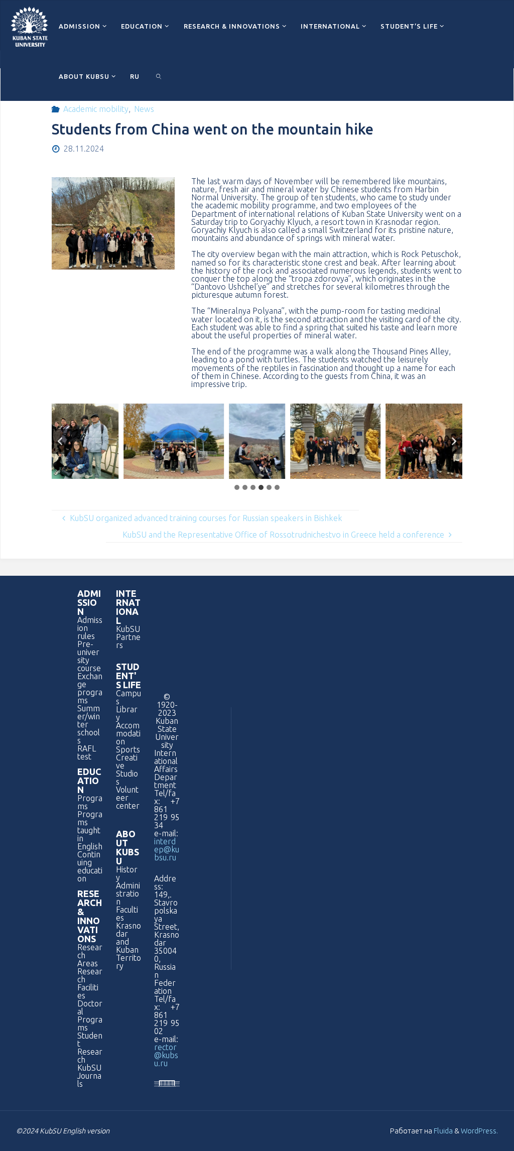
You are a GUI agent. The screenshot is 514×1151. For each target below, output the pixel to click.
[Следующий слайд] (453, 441)
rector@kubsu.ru (166, 1055)
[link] (158, 76)
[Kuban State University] (29, 25)
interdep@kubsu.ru (166, 849)
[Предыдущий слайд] (60, 441)
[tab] (236, 487)
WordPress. (479, 1130)
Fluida (442, 1130)
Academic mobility (95, 108)
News (144, 108)
